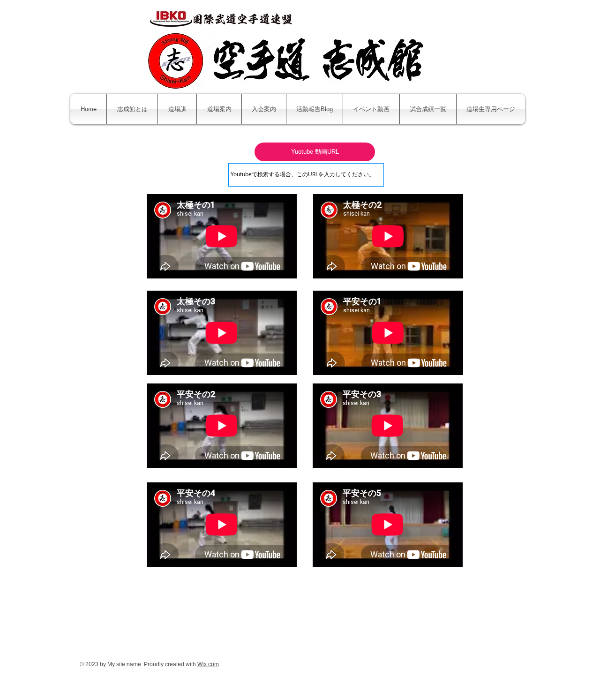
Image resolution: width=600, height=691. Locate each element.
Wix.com (208, 664)
